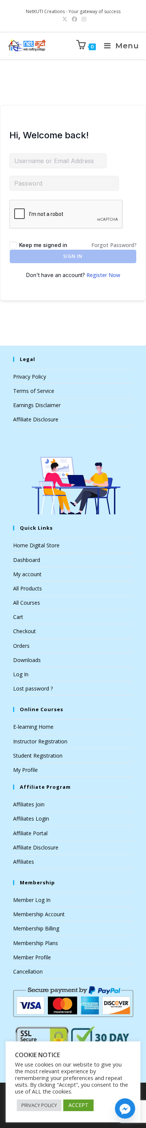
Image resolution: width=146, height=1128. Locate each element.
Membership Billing (36, 928)
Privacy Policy (29, 376)
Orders (21, 645)
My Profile (25, 769)
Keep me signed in (43, 245)
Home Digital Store (36, 545)
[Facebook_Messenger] (125, 1108)
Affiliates (23, 861)
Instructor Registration (40, 741)
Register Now (103, 275)
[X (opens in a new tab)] (65, 19)
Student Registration (38, 755)
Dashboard (26, 559)
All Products (27, 588)
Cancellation (28, 971)
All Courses (26, 602)
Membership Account (39, 914)
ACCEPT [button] (78, 1105)
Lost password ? (33, 688)
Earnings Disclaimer (37, 405)
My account (27, 574)
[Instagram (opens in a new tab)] (82, 19)
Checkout (24, 631)
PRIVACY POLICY (39, 1105)
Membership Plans (35, 943)
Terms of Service (33, 390)
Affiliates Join (29, 804)
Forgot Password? (114, 245)
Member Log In (32, 899)
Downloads (27, 660)
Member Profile (32, 957)
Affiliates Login (31, 818)
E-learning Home (33, 726)
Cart (18, 616)
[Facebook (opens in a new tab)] (74, 19)
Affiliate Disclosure (35, 419)
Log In (20, 674)
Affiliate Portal (30, 833)
